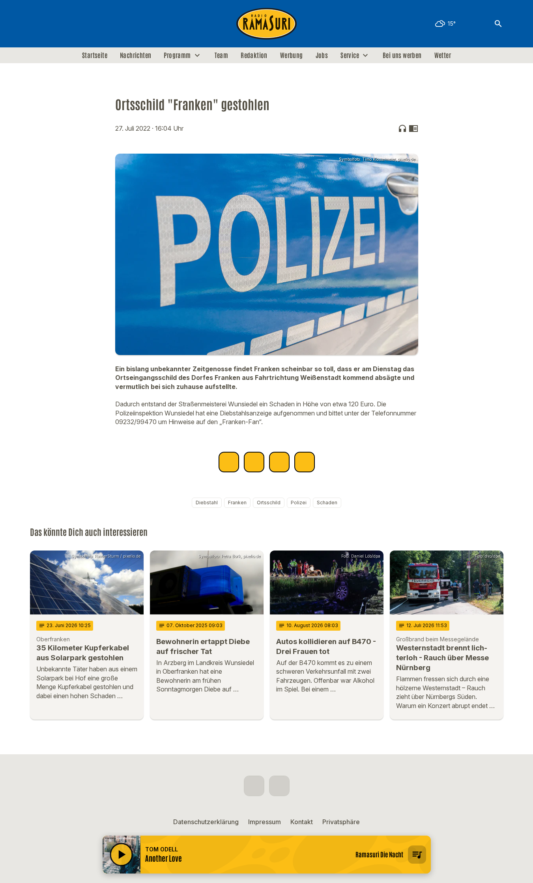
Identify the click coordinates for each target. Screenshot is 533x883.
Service (349, 55)
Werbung (291, 55)
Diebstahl (207, 502)
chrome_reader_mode (413, 128)
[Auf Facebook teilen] (228, 462)
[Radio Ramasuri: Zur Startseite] (266, 23)
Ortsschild (269, 502)
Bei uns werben (402, 55)
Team (221, 55)
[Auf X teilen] (254, 462)
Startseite (94, 55)
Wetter (442, 55)
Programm (177, 55)
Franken (237, 502)
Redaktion (254, 55)
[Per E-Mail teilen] (304, 462)
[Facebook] (38, 24)
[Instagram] (54, 24)
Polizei (299, 502)
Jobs (322, 55)
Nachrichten (135, 55)
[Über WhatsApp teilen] (279, 462)
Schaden (327, 502)
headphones (402, 128)
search (498, 23)
